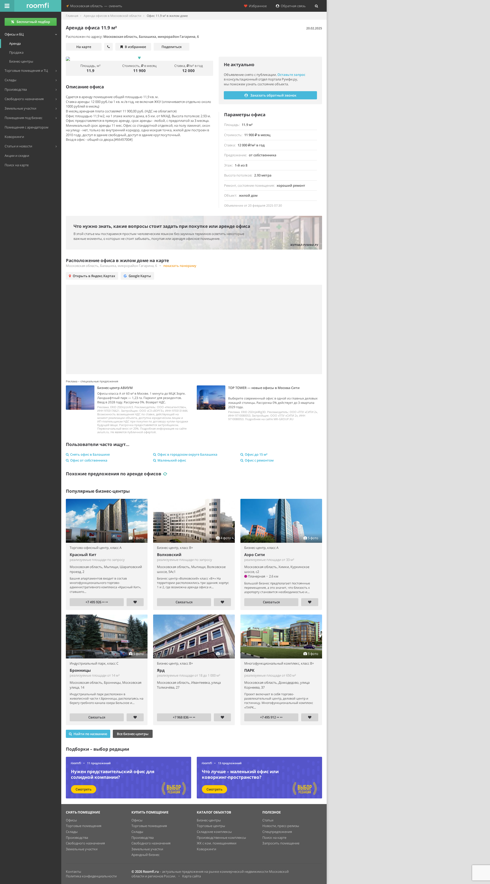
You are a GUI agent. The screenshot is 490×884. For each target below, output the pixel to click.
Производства (77, 837)
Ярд (161, 670)
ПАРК (249, 670)
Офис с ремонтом (259, 460)
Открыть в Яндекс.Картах (94, 276)
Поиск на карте (274, 837)
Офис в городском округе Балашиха (187, 454)
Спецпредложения (277, 831)
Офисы (71, 820)
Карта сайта (191, 876)
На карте (83, 46)
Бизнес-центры (209, 820)
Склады (72, 831)
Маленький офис (171, 460)
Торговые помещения (83, 825)
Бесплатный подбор (33, 21)
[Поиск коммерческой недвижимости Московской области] (37, 6)
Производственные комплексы (221, 837)
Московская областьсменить (95, 6)
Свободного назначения (85, 843)
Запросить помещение (280, 843)
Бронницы (80, 670)
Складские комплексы (214, 831)
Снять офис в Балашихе (90, 454)
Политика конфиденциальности (91, 876)
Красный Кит (83, 554)
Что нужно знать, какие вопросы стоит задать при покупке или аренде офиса (162, 226)
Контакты (73, 871)
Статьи (267, 820)
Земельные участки (81, 849)
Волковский (169, 554)
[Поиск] (316, 6)
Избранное (257, 6)
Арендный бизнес (145, 854)
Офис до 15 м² (256, 454)
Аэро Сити (254, 554)
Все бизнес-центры (133, 734)
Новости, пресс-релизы (280, 825)
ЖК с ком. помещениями (216, 843)
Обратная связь (292, 6)
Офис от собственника (88, 460)
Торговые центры (211, 825)
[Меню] (7, 6)
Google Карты (140, 276)
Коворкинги (206, 849)
